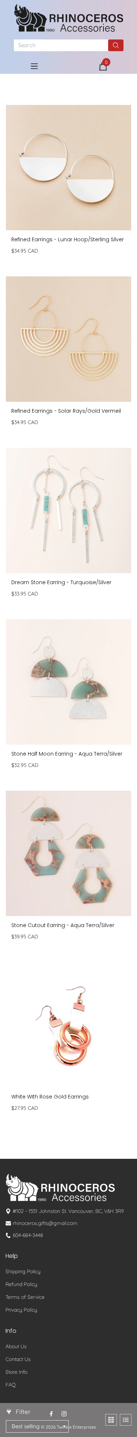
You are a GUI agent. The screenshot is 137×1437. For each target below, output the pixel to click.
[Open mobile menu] (34, 66)
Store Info (16, 1372)
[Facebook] (51, 1414)
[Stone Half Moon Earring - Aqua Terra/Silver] (68, 682)
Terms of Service (25, 1297)
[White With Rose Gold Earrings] (68, 1025)
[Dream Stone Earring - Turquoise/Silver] (68, 510)
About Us (16, 1346)
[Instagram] (64, 1414)
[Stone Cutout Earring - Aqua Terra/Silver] (68, 853)
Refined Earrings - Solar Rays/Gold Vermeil (66, 411)
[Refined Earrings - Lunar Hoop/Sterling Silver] (68, 167)
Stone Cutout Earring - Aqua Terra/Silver (62, 925)
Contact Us (18, 1359)
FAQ (10, 1384)
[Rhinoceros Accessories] (68, 18)
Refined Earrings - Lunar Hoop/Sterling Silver (67, 239)
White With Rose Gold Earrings (50, 1096)
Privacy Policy (21, 1309)
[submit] (115, 45)
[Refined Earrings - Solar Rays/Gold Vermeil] (68, 339)
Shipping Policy (23, 1271)
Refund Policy (21, 1284)
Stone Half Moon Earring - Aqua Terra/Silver (66, 753)
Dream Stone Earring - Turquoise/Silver (61, 582)
